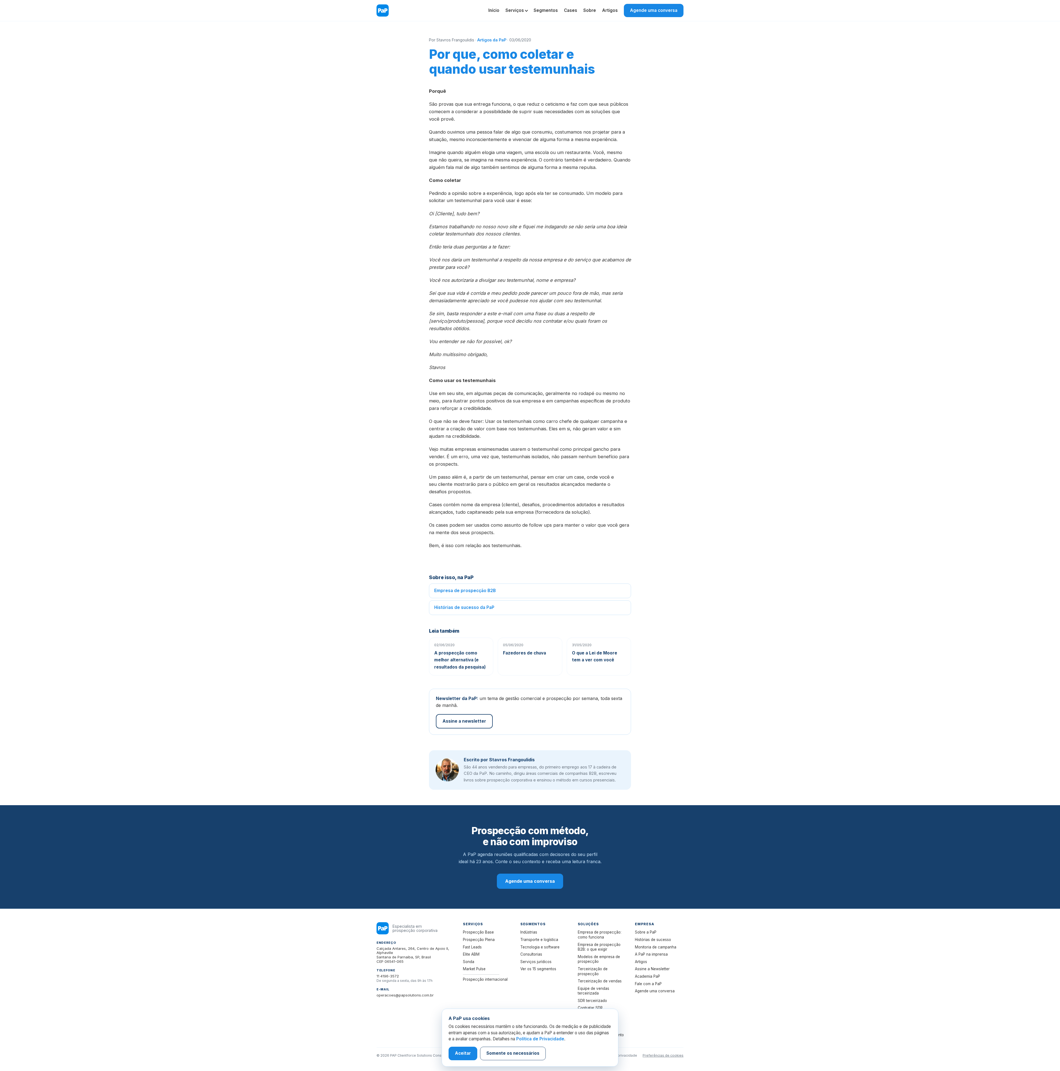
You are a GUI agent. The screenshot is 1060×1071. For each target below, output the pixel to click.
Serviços (514, 10)
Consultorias (531, 954)
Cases (570, 10)
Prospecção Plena (479, 939)
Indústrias (528, 932)
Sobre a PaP (645, 932)
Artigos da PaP (491, 40)
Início (493, 10)
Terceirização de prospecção (593, 971)
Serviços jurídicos (536, 961)
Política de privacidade (618, 1055)
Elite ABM (471, 954)
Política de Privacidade (540, 1038)
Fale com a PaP (648, 984)
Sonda (468, 961)
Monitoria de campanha (655, 947)
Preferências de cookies (663, 1055)
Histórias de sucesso (653, 939)
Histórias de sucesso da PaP (464, 607)
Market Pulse (474, 969)
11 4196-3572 (388, 976)
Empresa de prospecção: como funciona (599, 934)
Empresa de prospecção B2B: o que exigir (599, 947)
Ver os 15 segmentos (538, 969)
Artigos (610, 10)
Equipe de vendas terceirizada (593, 991)
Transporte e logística (539, 939)
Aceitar (463, 1053)
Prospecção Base (478, 932)
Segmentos (546, 10)
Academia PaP (647, 976)
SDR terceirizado (592, 1000)
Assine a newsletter (464, 721)
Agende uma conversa (653, 10)
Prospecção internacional (485, 979)
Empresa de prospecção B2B (465, 590)
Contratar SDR (590, 1008)
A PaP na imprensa (651, 954)
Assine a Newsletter (652, 969)
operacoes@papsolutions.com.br (405, 995)
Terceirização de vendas (600, 981)
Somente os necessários (512, 1053)
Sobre (589, 10)
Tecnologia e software (540, 947)
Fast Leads (472, 947)
